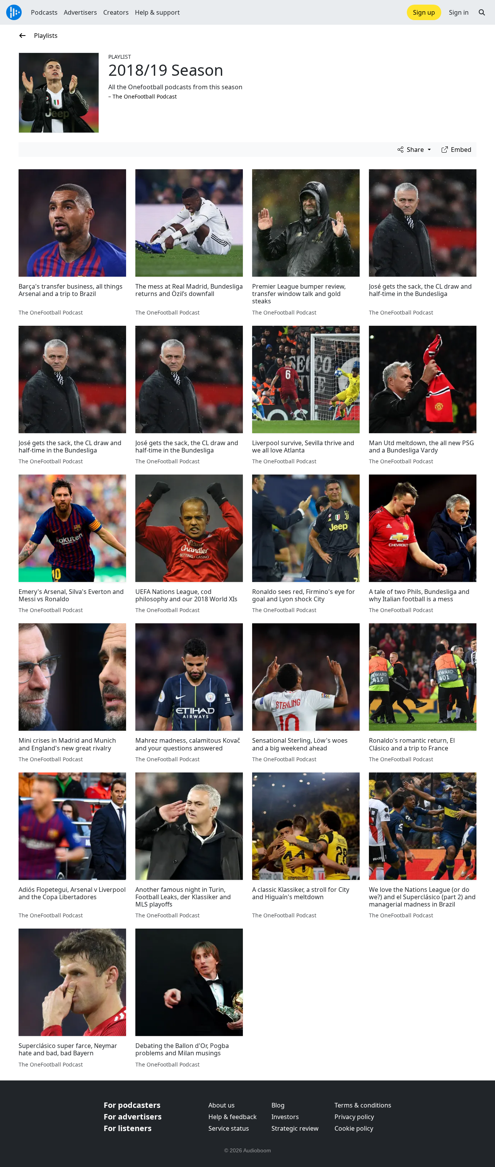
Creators (116, 12)
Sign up (424, 12)
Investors (285, 1117)
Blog (278, 1105)
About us (221, 1105)
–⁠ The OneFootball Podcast (142, 96)
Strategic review (295, 1128)
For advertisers (133, 1116)
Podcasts (44, 12)
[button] (482, 12)
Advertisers (80, 12)
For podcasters (132, 1105)
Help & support (157, 12)
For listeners (128, 1128)
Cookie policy (354, 1128)
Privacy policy (354, 1117)
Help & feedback (232, 1117)
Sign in (459, 12)
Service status (228, 1128)
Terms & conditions (363, 1105)
